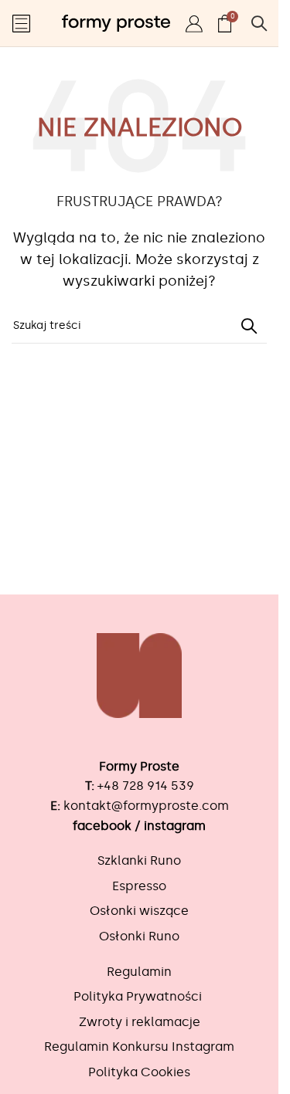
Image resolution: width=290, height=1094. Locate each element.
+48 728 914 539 (145, 785)
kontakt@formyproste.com (146, 805)
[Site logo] (116, 20)
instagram (175, 825)
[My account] (194, 23)
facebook (102, 825)
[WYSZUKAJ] (249, 326)
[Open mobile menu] (21, 23)
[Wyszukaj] (259, 23)
